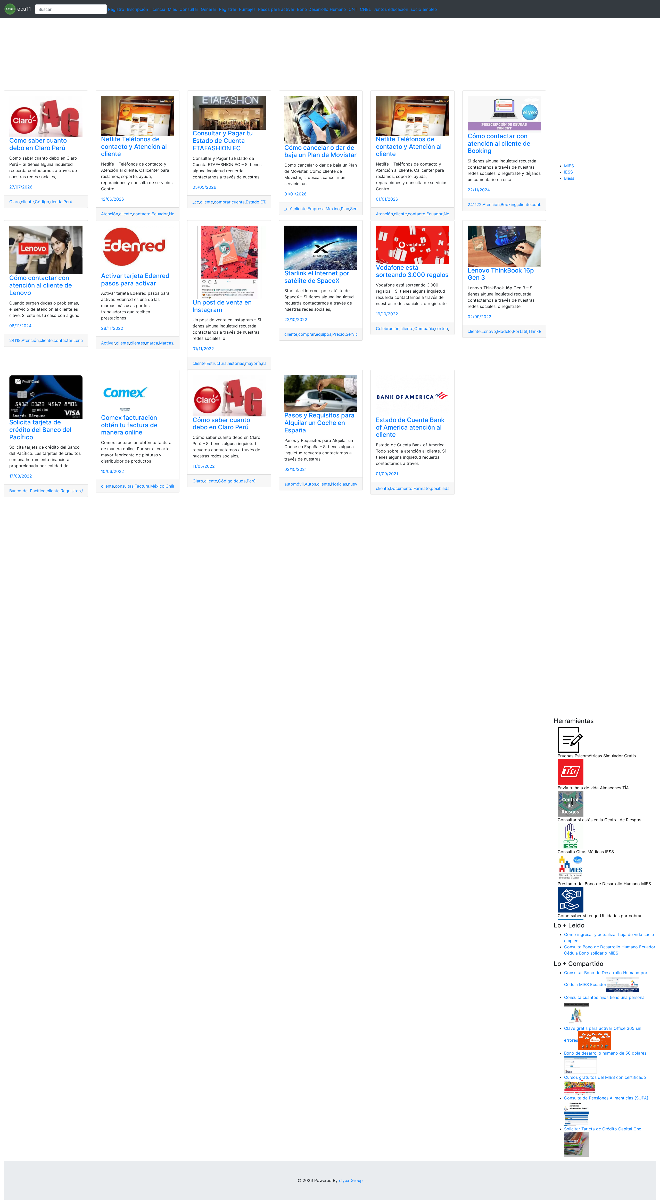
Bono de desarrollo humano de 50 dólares (605, 1053)
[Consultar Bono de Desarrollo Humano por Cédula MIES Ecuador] (622, 984)
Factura (142, 486)
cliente (27, 201)
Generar (208, 9)
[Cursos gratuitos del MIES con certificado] (580, 1087)
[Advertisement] (154, 54)
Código (42, 201)
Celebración (387, 328)
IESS (568, 172)
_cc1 (288, 208)
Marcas (166, 343)
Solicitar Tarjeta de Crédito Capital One (602, 1128)
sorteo (441, 328)
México (157, 486)
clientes (137, 343)
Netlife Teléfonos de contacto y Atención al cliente (134, 146)
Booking (509, 204)
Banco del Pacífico (27, 490)
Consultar (188, 9)
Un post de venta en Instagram (222, 306)
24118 (15, 340)
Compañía (424, 328)
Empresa (316, 208)
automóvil (294, 484)
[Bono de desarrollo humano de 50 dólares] (580, 1064)
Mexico (333, 208)
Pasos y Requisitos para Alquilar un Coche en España (319, 423)
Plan (345, 208)
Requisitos (71, 490)
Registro (116, 9)
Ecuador (160, 213)
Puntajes (247, 9)
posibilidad (441, 488)
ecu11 (23, 9)
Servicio (353, 334)
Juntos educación (391, 9)
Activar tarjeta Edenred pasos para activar (135, 279)
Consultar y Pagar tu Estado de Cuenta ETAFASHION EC (223, 140)
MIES (569, 165)
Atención (109, 213)
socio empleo (424, 9)
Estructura (217, 363)
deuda (56, 201)
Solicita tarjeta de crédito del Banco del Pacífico (40, 429)
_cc (196, 201)
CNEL (365, 9)
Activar (108, 343)
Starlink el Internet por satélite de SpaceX (316, 276)
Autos (310, 484)
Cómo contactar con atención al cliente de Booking (499, 143)
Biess (569, 178)
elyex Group (351, 1180)
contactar (63, 340)
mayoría (253, 363)
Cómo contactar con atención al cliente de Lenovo (40, 285)
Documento (401, 488)
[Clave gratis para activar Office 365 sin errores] (594, 1040)
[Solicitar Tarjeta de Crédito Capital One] (576, 1144)
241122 (475, 204)
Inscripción (137, 9)
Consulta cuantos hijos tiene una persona (604, 997)
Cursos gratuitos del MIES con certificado (605, 1077)
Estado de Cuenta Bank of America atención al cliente (410, 427)
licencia (158, 9)
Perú (67, 201)
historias (236, 363)
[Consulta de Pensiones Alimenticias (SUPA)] (576, 1113)
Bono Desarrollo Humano (321, 9)
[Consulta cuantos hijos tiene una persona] (576, 1012)
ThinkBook (538, 331)
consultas (124, 486)
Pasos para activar (276, 9)
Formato (422, 488)
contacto (142, 213)
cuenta (238, 201)
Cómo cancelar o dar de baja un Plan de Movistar (320, 151)
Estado (252, 201)
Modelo (504, 331)
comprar (222, 201)
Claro (14, 201)
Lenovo (80, 340)
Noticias (339, 484)
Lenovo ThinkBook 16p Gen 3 (501, 274)
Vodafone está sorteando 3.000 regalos (412, 271)
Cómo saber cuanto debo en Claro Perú (38, 144)
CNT (353, 9)
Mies (172, 9)
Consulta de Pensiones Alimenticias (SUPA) (606, 1097)
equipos (323, 334)
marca (152, 343)
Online (172, 486)
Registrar (227, 9)
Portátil (520, 331)
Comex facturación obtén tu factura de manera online (129, 425)
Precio (338, 334)
